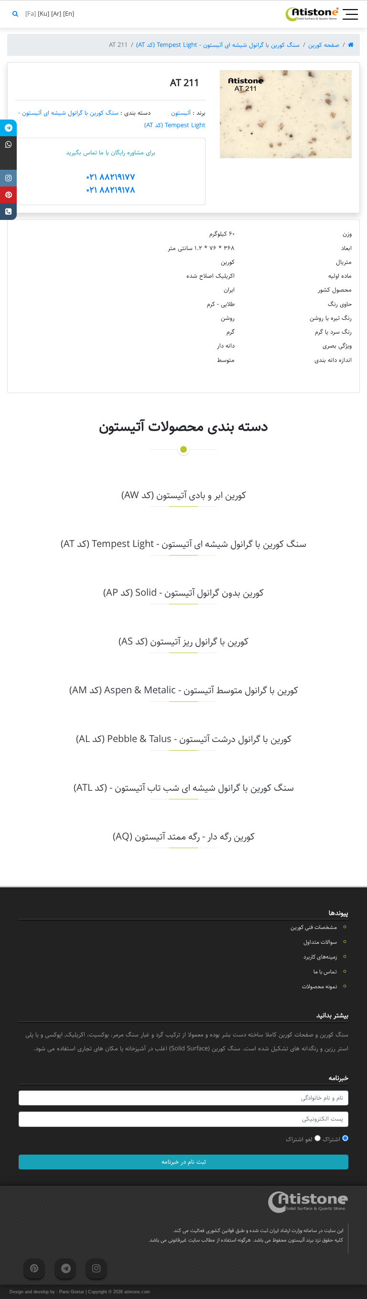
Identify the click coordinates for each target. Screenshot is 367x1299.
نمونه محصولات (319, 986)
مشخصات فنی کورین (314, 927)
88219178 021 (110, 190)
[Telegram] (8, 128)
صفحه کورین (323, 45)
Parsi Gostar (71, 1291)
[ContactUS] (8, 211)
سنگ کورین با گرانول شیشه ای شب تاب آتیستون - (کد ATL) (184, 788)
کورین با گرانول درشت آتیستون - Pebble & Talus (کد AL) (183, 739)
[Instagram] (8, 178)
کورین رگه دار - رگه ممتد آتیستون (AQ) (184, 837)
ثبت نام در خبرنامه (184, 1162)
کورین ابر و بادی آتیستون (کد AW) (183, 495)
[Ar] (55, 14)
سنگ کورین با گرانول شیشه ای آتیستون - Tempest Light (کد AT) (218, 45)
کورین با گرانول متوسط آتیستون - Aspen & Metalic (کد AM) (183, 690)
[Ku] (42, 14)
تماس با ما (325, 971)
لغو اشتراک (300, 1139)
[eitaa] (8, 161)
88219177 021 (110, 177)
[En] (67, 14)
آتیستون (181, 113)
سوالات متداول (320, 942)
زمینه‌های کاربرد (320, 956)
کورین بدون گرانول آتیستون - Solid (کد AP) (183, 593)
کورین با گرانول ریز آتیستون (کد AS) (183, 641)
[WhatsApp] (8, 144)
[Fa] (29, 14)
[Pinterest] (8, 194)
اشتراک (332, 1139)
